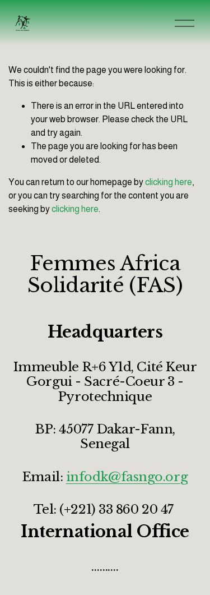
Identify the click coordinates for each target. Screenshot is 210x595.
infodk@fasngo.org (127, 476)
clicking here (168, 182)
